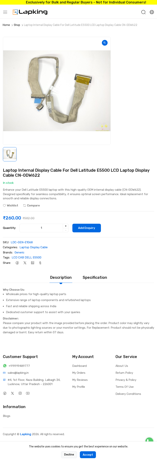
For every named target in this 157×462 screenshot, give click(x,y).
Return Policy (124, 373)
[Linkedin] (32, 263)
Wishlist (12, 205)
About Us (121, 366)
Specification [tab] (95, 277)
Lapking (25, 434)
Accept (88, 454)
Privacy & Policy (125, 380)
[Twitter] (24, 263)
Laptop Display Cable (34, 247)
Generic (19, 252)
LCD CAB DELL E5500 (26, 257)
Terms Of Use (124, 387)
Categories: (10, 247)
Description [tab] (61, 277)
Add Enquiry (86, 228)
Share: (7, 263)
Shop (17, 25)
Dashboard (79, 366)
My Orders (78, 373)
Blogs (6, 416)
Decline (69, 454)
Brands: (8, 252)
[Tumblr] (40, 263)
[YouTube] (27, 393)
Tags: (6, 257)
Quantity (9, 228)
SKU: (6, 242)
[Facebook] (17, 263)
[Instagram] (20, 393)
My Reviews (80, 380)
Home (6, 25)
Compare (33, 205)
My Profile (78, 387)
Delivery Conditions (128, 394)
